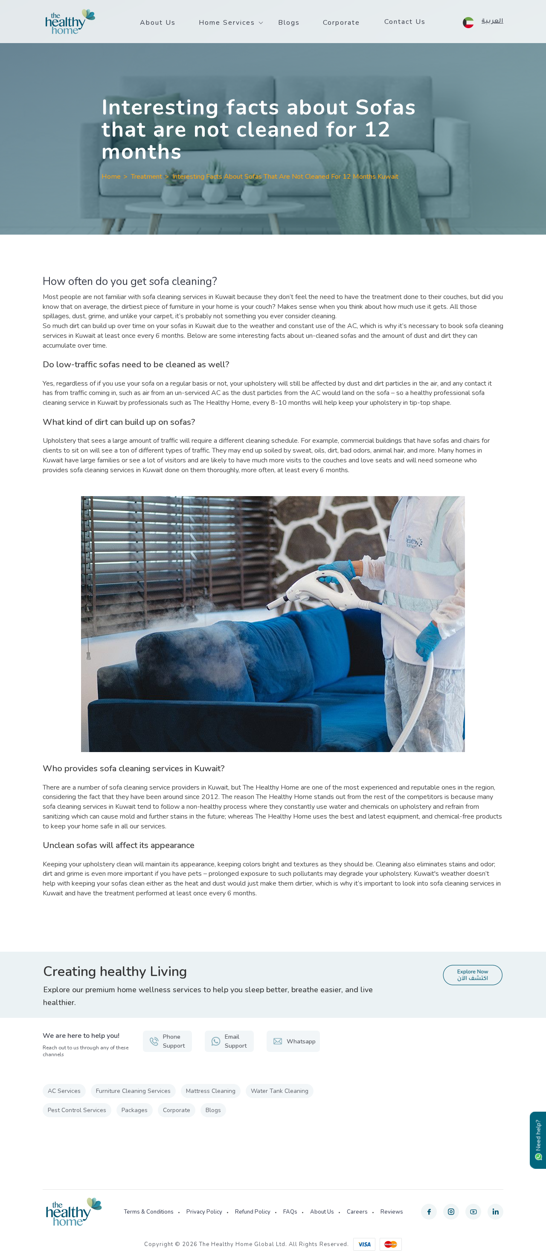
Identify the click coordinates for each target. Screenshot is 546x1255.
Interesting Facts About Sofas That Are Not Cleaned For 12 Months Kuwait (285, 176)
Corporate (341, 22)
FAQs (290, 1212)
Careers (357, 1212)
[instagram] (451, 1212)
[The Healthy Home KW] (70, 21)
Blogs (289, 22)
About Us (158, 22)
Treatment (146, 176)
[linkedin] (495, 1212)
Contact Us (405, 21)
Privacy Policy (204, 1212)
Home (111, 176)
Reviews (391, 1212)
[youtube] (473, 1212)
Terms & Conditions (149, 1212)
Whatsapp (301, 1041)
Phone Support (174, 1041)
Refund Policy (252, 1212)
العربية (492, 21)
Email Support (236, 1041)
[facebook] (429, 1212)
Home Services (227, 22)
